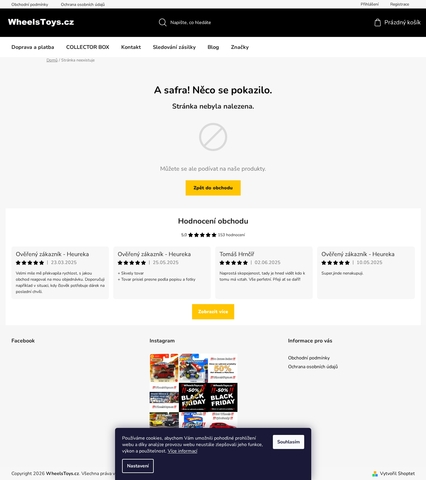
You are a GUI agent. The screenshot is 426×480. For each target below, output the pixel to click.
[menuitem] (33, 47)
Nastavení (138, 466)
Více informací (182, 451)
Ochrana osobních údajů (83, 4)
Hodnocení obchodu (213, 221)
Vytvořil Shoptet (397, 473)
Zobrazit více (213, 311)
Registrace (399, 4)
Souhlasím (288, 442)
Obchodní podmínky (29, 4)
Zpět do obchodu (213, 188)
